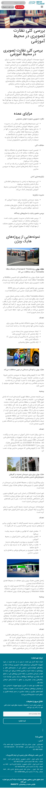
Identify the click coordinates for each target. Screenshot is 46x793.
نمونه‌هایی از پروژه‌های (23, 237)
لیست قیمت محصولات (8, 7)
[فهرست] (42, 7)
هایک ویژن (23, 241)
